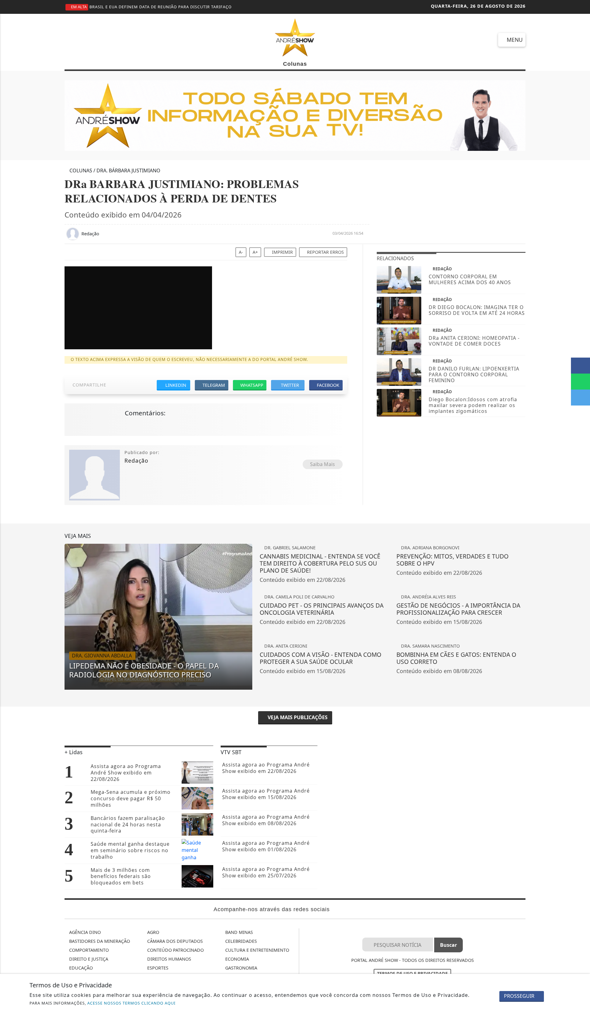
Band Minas (238, 932)
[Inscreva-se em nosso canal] (72, 39)
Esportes (157, 968)
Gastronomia (240, 968)
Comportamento (88, 950)
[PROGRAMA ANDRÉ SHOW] (295, 115)
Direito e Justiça (88, 959)
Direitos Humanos (168, 959)
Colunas (295, 64)
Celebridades (240, 941)
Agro (152, 932)
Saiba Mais (322, 464)
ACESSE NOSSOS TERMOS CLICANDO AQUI (131, 1003)
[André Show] (295, 36)
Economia (236, 959)
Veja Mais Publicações (297, 717)
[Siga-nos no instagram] (94, 39)
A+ (255, 252)
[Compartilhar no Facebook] (580, 366)
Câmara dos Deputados (174, 941)
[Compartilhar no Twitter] (580, 398)
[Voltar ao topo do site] (581, 608)
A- (241, 252)
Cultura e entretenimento (256, 950)
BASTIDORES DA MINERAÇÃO (99, 941)
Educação (80, 968)
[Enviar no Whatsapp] (580, 382)
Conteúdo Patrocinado (175, 950)
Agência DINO (84, 932)
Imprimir (282, 252)
